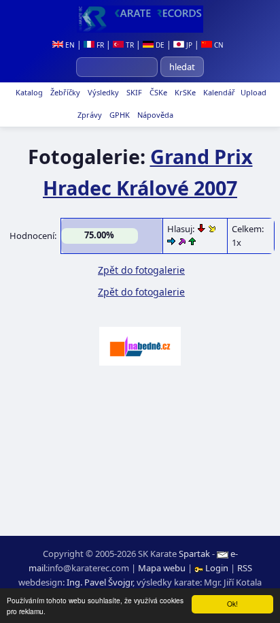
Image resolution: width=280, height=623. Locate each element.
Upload (253, 92)
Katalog (28, 92)
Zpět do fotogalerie (141, 269)
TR (129, 45)
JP (188, 45)
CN (218, 45)
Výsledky (102, 92)
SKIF (133, 92)
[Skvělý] (182, 242)
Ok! (232, 603)
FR (99, 45)
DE (159, 45)
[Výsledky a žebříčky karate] (140, 19)
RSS (244, 568)
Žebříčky (64, 92)
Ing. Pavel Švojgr (100, 582)
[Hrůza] (202, 229)
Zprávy (88, 115)
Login (216, 568)
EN (69, 45)
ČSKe (157, 92)
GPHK (118, 115)
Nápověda (154, 115)
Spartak (194, 553)
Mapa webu (162, 568)
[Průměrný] (211, 229)
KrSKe (184, 92)
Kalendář (218, 92)
